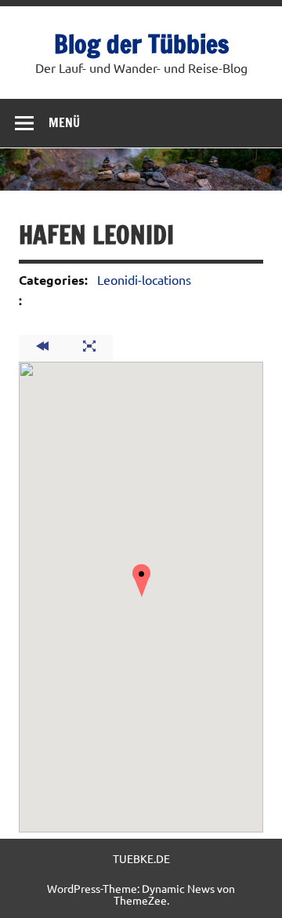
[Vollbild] (89, 348)
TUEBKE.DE (141, 858)
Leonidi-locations (144, 279)
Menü (64, 122)
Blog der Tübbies (141, 44)
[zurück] (42, 348)
